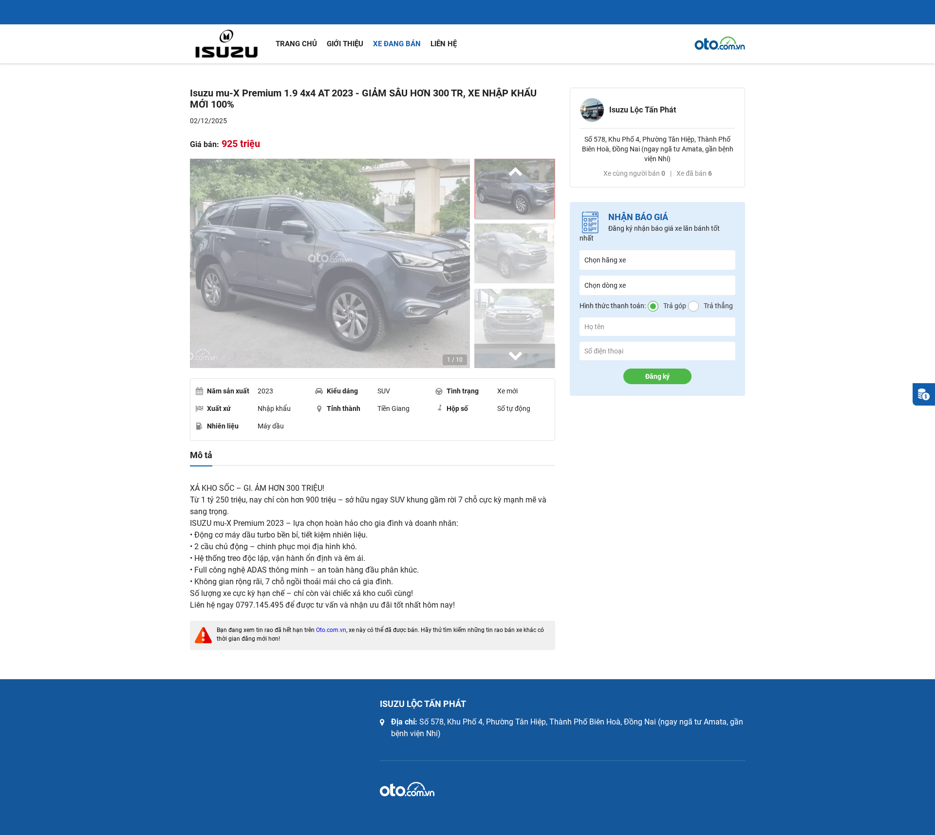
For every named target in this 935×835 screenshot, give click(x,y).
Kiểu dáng (342, 391)
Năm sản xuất (228, 391)
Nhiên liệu (223, 426)
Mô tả (201, 455)
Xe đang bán (397, 43)
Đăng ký (657, 376)
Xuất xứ (219, 408)
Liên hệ (443, 43)
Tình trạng (463, 391)
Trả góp (674, 306)
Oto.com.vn (331, 630)
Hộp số (457, 408)
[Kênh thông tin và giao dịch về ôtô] (719, 43)
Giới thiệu (345, 43)
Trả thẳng (718, 306)
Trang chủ (296, 43)
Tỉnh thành (343, 408)
